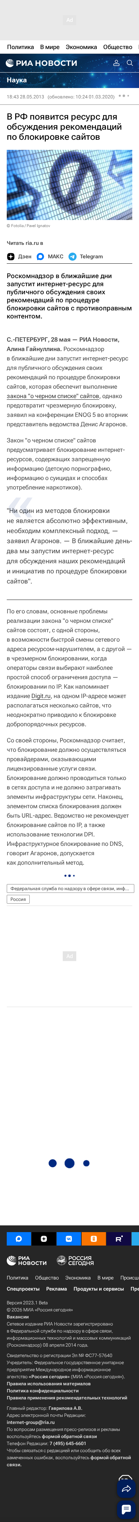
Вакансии (18, 1316)
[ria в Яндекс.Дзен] (44, 1239)
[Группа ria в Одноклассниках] (94, 1239)
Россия (18, 899)
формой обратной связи (69, 1436)
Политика (17, 1278)
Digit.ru (41, 695)
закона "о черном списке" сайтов (53, 395)
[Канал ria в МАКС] (19, 1239)
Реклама (56, 1289)
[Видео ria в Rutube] (119, 1239)
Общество (47, 1278)
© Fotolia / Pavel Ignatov (28, 225)
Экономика (78, 1278)
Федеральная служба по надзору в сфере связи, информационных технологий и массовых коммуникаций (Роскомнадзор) (72, 888)
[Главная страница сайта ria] (40, 63)
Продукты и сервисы (99, 1289)
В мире (106, 1278)
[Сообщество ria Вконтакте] (69, 1239)
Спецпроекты (23, 1289)
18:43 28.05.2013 (25, 96)
